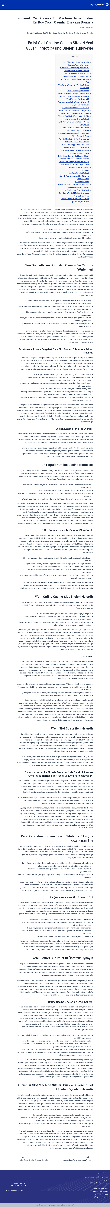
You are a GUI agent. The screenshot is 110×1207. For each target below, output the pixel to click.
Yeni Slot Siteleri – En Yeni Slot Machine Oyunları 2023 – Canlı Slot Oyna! (74, 140)
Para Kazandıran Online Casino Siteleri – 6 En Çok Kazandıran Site (73, 103)
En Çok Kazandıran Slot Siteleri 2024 (75, 108)
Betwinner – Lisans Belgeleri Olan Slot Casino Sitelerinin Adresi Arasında (74, 69)
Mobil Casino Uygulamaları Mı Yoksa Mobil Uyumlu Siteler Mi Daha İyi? (75, 146)
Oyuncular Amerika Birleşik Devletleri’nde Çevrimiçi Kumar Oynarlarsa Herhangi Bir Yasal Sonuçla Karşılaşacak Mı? (73, 96)
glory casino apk (87, 422)
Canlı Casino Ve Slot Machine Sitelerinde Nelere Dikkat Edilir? (74, 194)
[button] (3, 5)
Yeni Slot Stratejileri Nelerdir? (78, 91)
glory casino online (86, 295)
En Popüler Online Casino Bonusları (76, 76)
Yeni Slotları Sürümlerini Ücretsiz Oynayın (73, 110)
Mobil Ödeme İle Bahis (80, 136)
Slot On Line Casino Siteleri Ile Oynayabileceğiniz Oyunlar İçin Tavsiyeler (73, 132)
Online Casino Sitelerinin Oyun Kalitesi (75, 113)
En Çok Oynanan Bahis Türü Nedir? (76, 190)
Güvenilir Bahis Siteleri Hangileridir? (75, 127)
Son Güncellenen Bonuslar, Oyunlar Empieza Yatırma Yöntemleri (76, 64)
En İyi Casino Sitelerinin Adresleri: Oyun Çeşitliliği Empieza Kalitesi (74, 152)
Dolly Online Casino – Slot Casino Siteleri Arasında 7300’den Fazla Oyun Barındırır (73, 157)
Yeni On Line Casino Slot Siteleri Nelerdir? (73, 85)
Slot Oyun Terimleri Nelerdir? (78, 173)
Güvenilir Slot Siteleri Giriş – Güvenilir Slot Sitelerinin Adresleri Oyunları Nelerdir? (73, 118)
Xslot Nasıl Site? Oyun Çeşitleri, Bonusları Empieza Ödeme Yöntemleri (73, 186)
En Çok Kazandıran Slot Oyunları (77, 73)
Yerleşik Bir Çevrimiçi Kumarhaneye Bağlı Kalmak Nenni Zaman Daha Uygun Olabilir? (73, 163)
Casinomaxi (84, 88)
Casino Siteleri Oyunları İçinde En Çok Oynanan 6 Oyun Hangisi (75, 200)
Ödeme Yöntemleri (82, 182)
